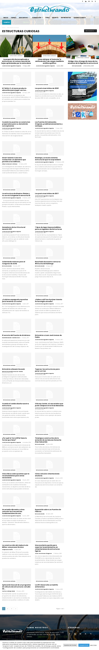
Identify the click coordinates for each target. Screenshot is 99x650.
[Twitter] (95, 1)
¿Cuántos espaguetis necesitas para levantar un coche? (15, 300)
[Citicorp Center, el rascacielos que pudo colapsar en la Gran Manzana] (49, 394)
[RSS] (92, 1)
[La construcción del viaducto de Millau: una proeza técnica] (16, 536)
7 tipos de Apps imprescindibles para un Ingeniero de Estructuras (48, 228)
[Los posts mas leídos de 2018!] (49, 79)
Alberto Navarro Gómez (9, 164)
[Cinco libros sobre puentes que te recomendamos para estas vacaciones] (16, 464)
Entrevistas (66, 18)
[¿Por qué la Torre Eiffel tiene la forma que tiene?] (16, 429)
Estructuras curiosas (16, 56)
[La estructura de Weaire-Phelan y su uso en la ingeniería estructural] (16, 184)
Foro (48, 18)
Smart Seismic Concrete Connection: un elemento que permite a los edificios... (14, 160)
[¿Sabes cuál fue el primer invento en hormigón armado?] (49, 290)
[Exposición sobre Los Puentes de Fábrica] (49, 500)
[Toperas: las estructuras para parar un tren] (49, 360)
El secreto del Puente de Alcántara (16, 335)
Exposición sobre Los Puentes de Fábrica (48, 510)
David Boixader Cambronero (11, 337)
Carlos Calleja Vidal (8, 591)
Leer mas (93, 645)
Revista (55, 18)
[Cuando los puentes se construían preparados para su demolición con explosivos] (16, 113)
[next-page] (15, 608)
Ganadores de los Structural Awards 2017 (13, 228)
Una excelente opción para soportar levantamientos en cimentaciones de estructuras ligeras (47, 548)
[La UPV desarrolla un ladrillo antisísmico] (49, 575)
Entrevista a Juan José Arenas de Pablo (48, 336)
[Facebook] (82, 1)
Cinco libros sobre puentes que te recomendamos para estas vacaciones (15, 476)
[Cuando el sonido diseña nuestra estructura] (16, 394)
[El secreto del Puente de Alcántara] (16, 326)
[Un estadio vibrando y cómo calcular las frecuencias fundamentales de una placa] (16, 500)
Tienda (13, 18)
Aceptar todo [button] (84, 645)
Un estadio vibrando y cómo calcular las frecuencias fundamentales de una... (13, 511)
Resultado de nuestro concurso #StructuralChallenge (48, 263)
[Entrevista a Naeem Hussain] (16, 360)
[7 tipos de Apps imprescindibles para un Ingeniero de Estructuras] (49, 218)
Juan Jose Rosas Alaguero (43, 553)
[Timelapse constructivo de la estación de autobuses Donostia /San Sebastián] (49, 429)
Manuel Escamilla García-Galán (12, 371)
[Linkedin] (85, 1)
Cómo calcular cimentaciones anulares (47, 475)
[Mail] (88, 1)
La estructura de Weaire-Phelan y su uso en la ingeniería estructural (16, 194)
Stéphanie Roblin (7, 549)
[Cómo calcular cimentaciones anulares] (49, 464)
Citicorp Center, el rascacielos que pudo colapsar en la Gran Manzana (49, 405)
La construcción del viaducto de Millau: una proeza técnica (15, 546)
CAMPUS (6, 22)
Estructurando (77, 66)
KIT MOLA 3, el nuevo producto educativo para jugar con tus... (14, 89)
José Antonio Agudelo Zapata (11, 66)
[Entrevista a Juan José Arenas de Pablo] (49, 326)
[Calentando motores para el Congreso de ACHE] (16, 252)
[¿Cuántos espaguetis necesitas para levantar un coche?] (16, 290)
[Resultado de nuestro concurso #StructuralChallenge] (49, 252)
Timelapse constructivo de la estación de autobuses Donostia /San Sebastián (48, 440)
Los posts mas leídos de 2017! (47, 193)
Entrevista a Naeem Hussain (13, 369)
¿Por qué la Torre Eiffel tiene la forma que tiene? (14, 439)
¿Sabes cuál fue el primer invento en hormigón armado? (48, 300)
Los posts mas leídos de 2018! (47, 88)
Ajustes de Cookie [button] (70, 645)
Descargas (23, 18)
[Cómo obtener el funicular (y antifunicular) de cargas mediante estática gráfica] (49, 51)
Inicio (5, 18)
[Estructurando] (49, 9)
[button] (94, 18)
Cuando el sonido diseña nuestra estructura (15, 405)
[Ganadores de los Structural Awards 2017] (16, 218)
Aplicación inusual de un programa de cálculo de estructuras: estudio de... (16, 587)
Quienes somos (80, 18)
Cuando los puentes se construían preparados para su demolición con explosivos (16, 124)
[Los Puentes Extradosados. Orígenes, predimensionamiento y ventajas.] (49, 113)
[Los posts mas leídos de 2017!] (49, 184)
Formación (36, 18)
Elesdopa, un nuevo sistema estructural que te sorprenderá (48, 159)
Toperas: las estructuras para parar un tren (47, 370)
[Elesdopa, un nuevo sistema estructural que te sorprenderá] (49, 148)
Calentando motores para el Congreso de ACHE (13, 263)
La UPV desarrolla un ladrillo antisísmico (46, 586)
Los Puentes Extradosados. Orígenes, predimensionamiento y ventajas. (48, 124)
